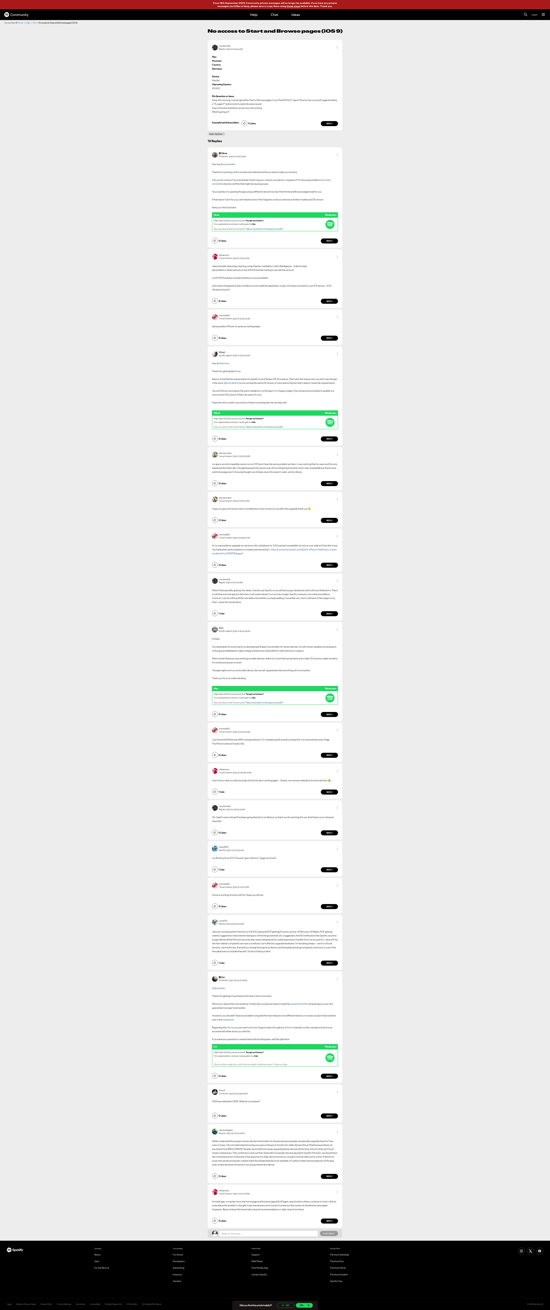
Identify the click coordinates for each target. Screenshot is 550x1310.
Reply (329, 123)
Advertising (178, 1267)
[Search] (525, 14)
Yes (301, 1305)
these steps (293, 6)
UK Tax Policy (132, 1304)
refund (229, 1027)
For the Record (101, 1267)
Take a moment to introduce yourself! (264, 228)
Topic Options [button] (215, 134)
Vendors (177, 1281)
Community (19, 14)
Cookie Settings (64, 1304)
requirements (297, 1003)
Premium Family (338, 1267)
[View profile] (215, 47)
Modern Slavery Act (113, 1304)
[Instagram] (521, 1251)
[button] (337, 47)
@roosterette (227, 164)
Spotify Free (336, 1281)
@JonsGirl (220, 988)
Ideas (295, 14)
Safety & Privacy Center (26, 1304)
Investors (177, 1274)
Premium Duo (337, 1261)
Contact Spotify (259, 1274)
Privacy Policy (46, 1304)
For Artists (178, 1254)
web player (228, 1019)
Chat (274, 14)
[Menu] (543, 15)
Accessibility (95, 1304)
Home (20, 22)
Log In (534, 14)
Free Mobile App (259, 1267)
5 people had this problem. (225, 122)
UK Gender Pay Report (151, 1304)
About (97, 1254)
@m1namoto (223, 363)
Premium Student (339, 1274)
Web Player (257, 1261)
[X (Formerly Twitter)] (530, 1251)
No (287, 1305)
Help (254, 14)
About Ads (80, 1304)
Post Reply (329, 1233)
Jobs (96, 1261)
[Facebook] (539, 1251)
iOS (34, 22)
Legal (9, 1304)
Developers (179, 1261)
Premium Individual (339, 1254)
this (276, 390)
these (290, 1027)
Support (255, 1254)
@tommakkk (230, 382)
